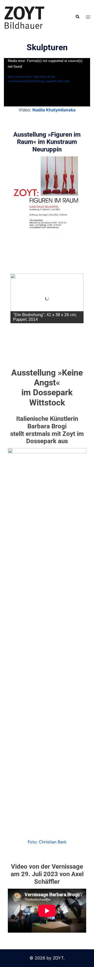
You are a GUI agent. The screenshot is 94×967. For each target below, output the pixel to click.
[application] (47, 82)
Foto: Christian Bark (47, 841)
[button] (77, 17)
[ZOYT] (24, 16)
